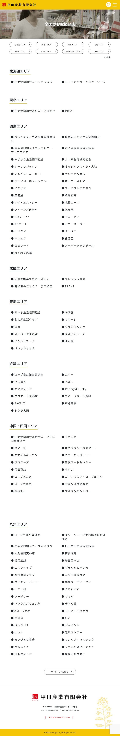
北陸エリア (99, 44)
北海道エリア (19, 44)
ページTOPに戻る (59, 671)
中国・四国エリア (72, 51)
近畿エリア (46, 51)
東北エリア (46, 44)
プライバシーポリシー (59, 717)
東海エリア (20, 51)
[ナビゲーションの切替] (115, 5)
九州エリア (99, 51)
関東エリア (72, 44)
